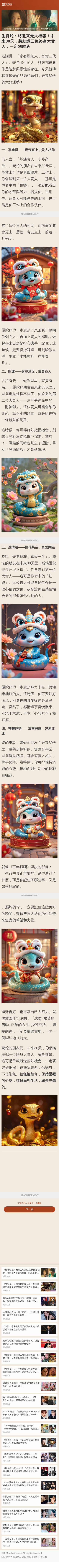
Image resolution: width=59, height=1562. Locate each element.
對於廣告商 (41, 1557)
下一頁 (29, 1209)
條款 (24, 1557)
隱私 (29, 1557)
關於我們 (6, 1557)
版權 (33, 1557)
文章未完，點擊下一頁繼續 (29, 1203)
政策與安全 (16, 1557)
